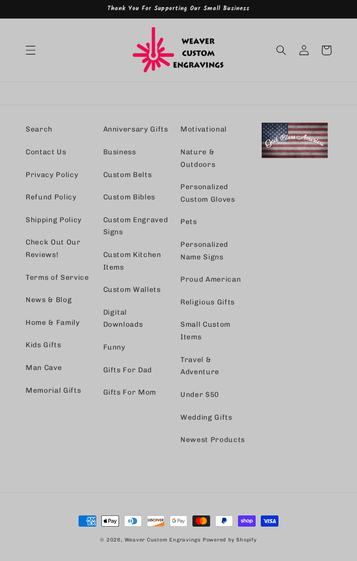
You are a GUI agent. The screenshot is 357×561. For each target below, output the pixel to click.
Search (39, 129)
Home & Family (53, 322)
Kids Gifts (43, 345)
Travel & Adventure (199, 366)
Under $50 (199, 394)
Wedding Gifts (206, 417)
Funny (114, 347)
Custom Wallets (132, 289)
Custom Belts (127, 175)
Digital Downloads (123, 318)
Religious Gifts (207, 302)
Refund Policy (51, 197)
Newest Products (212, 440)
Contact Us (46, 152)
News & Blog (49, 300)
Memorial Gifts (53, 390)
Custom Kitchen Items (132, 261)
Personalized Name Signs (204, 250)
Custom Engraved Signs (135, 226)
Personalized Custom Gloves (207, 193)
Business (119, 152)
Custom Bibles (129, 197)
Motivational (203, 129)
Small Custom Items (205, 330)
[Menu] (31, 50)
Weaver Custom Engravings (163, 540)
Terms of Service (57, 277)
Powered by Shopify (230, 540)
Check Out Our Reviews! (53, 248)
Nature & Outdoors (197, 158)
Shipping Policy (54, 220)
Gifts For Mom (130, 392)
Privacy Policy (52, 175)
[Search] (281, 50)
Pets (188, 222)
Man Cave (44, 367)
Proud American (210, 279)
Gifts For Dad (127, 370)
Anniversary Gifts (135, 129)
